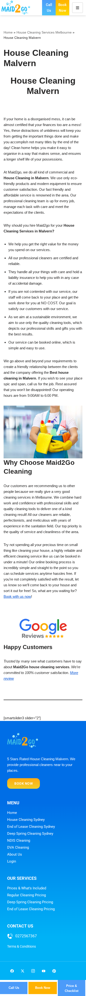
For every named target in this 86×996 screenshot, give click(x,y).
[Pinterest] (54, 971)
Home (8, 32)
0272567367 (26, 936)
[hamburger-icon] (77, 7)
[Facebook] (12, 971)
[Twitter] (22, 971)
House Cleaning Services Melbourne (44, 32)
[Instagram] (33, 971)
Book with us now (17, 596)
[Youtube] (43, 971)
